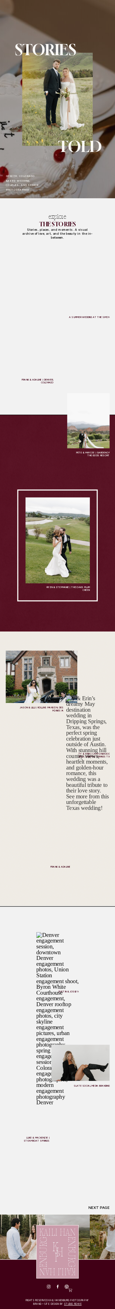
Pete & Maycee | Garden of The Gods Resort (93, 454)
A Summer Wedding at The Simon (89, 316)
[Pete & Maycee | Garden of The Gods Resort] (88, 420)
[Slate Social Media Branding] (80, 1063)
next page (99, 1207)
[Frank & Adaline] (38, 819)
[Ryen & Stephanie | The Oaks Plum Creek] (57, 540)
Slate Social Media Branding (92, 1085)
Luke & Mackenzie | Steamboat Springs (37, 1139)
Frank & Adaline (60, 866)
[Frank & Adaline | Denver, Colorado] (30, 339)
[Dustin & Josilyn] (57, 959)
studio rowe (73, 1303)
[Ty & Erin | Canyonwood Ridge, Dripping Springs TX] (88, 722)
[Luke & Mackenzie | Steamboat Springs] (32, 1103)
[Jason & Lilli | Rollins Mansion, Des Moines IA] (41, 677)
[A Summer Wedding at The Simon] (73, 287)
